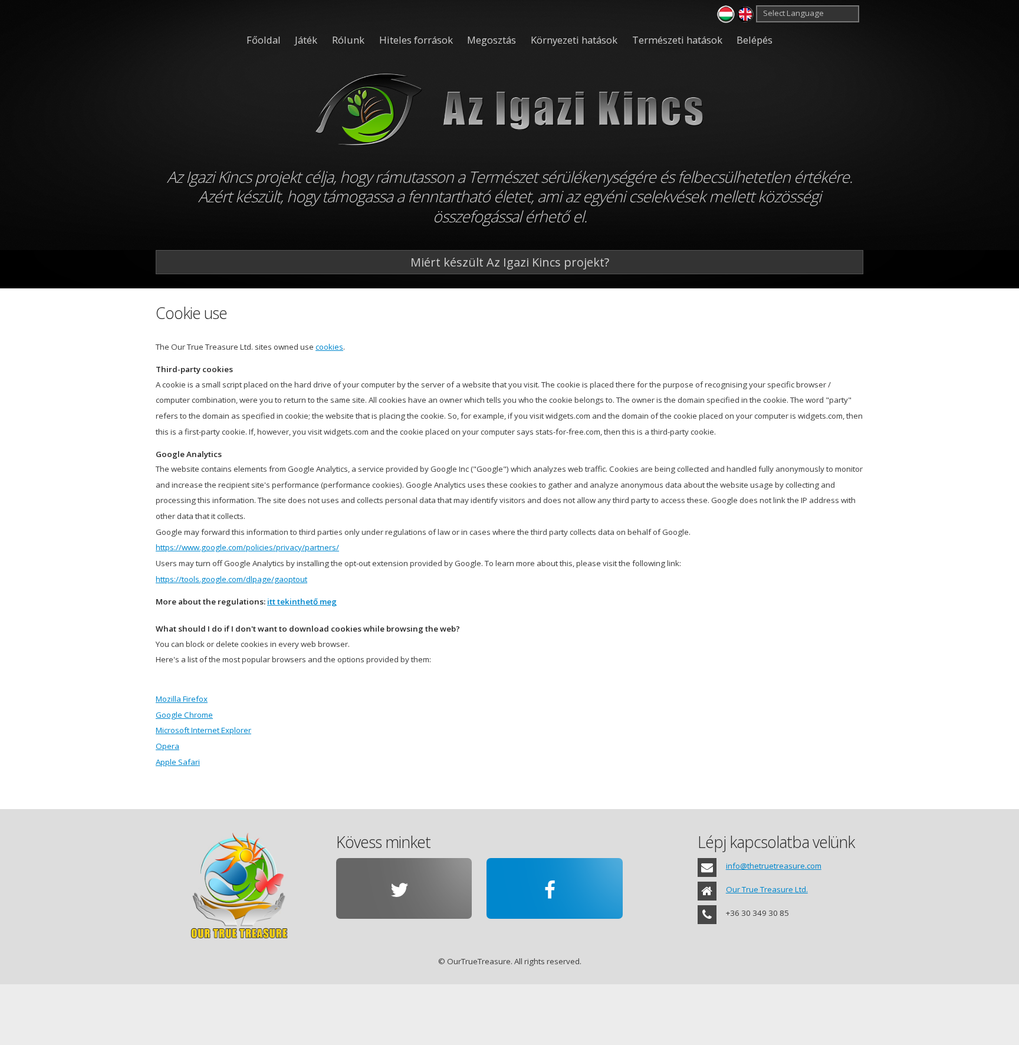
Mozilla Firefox (182, 699)
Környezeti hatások (574, 40)
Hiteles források (416, 40)
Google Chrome (184, 714)
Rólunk (348, 40)
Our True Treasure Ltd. (767, 889)
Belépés (755, 40)
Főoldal (263, 40)
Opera (167, 746)
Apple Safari (178, 762)
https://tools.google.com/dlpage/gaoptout (231, 579)
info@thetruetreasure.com (773, 865)
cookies (329, 346)
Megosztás (491, 40)
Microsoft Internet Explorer (203, 730)
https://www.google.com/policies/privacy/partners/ (247, 547)
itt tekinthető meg (302, 601)
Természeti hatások (677, 40)
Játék (306, 40)
